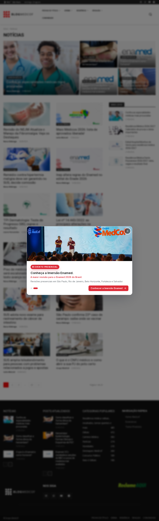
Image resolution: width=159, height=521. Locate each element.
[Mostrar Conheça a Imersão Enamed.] (35, 288)
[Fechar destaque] (127, 231)
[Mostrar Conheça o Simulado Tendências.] (31, 288)
